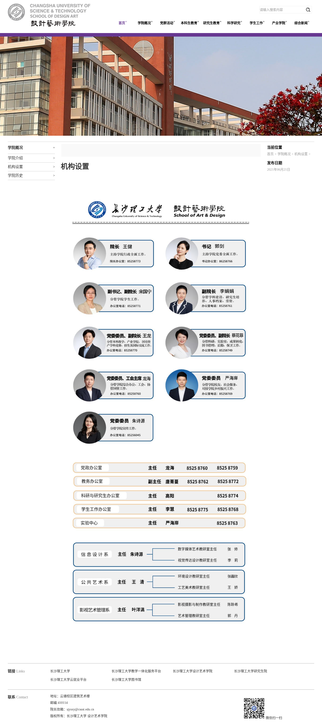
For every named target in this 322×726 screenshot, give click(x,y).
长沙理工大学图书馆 (126, 679)
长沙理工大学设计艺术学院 (192, 671)
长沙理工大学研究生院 (250, 671)
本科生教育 (190, 22)
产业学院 (279, 22)
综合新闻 (302, 22)
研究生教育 (212, 22)
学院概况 (145, 22)
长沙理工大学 (60, 671)
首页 (123, 22)
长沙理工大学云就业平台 (68, 679)
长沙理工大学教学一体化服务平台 (136, 671)
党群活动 (167, 22)
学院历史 (15, 175)
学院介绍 (15, 158)
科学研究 (234, 22)
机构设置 (301, 154)
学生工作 (257, 22)
